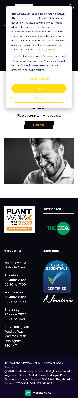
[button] (39, 125)
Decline (39, 98)
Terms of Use (52, 363)
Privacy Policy (46, 49)
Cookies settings (39, 78)
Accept (39, 88)
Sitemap (9, 367)
